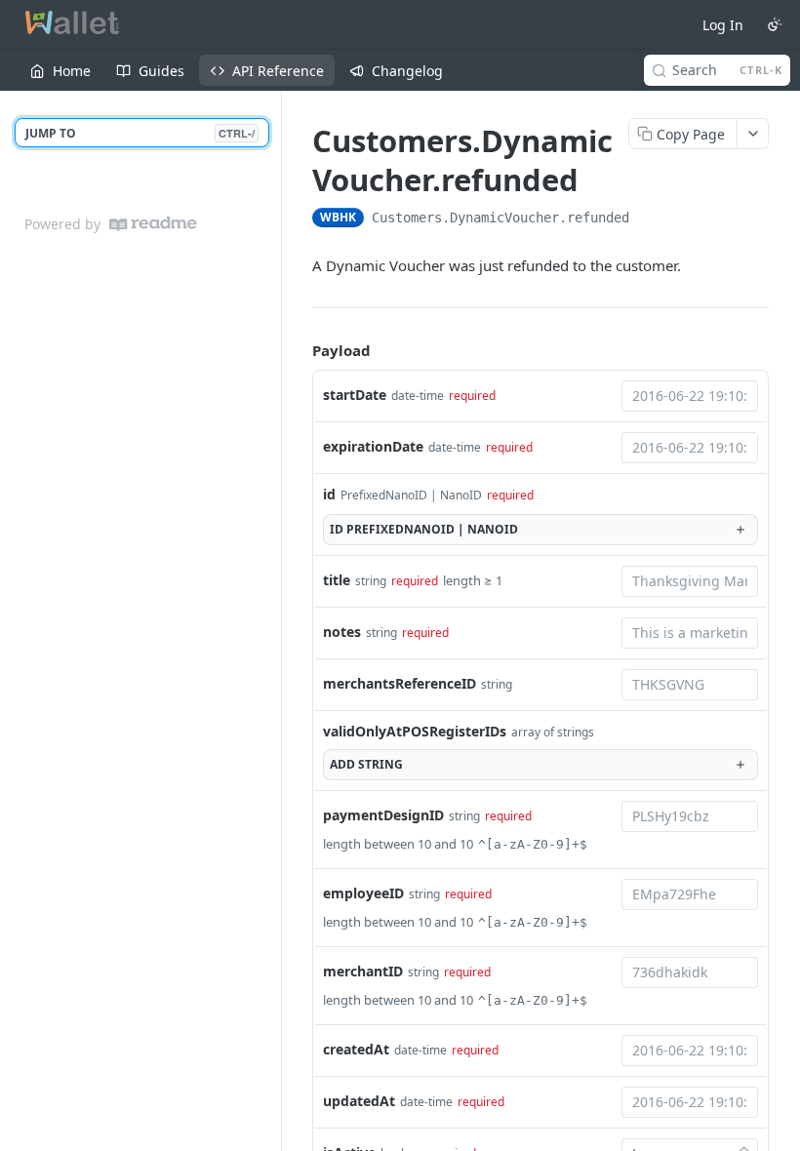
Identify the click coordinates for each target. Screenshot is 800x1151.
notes (342, 631)
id (329, 494)
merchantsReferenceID (399, 683)
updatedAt (359, 1100)
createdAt (356, 1049)
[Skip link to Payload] (298, 350)
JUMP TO (140, 133)
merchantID (363, 971)
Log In (722, 25)
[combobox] (689, 396)
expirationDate (373, 446)
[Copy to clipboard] (648, 219)
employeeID (363, 893)
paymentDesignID (383, 815)
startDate (354, 394)
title (336, 580)
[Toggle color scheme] (774, 24)
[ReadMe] (153, 224)
